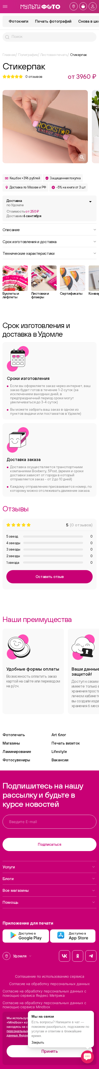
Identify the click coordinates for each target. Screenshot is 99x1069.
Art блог (59, 735)
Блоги (8, 878)
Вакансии (60, 760)
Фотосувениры (16, 760)
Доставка (15, 203)
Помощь (10, 902)
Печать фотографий (53, 21)
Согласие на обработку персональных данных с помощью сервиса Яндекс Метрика (44, 993)
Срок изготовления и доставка (30, 241)
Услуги (9, 867)
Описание (11, 229)
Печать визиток (66, 743)
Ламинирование (17, 751)
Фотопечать (14, 735)
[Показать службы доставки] (90, 202)
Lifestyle (59, 751)
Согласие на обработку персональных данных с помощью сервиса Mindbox (44, 1005)
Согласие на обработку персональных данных (49, 984)
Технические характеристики (29, 253)
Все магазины (16, 890)
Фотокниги (18, 21)
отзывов (33, 76)
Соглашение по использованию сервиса (49, 976)
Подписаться (49, 844)
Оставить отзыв (50, 576)
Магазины (11, 743)
